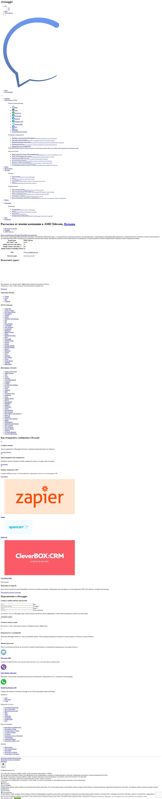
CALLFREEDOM (10, 380)
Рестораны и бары (10, 729)
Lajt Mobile (7, 325)
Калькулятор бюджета (32, 160)
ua (9, 9)
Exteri (6, 388)
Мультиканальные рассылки (38, 142)
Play (5, 300)
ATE (5, 375)
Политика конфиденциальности (11, 758)
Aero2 (6, 376)
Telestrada (7, 351)
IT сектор (7, 734)
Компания (7, 203)
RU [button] (5, 6)
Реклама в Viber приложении (32, 162)
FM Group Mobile (9, 312)
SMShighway (8, 422)
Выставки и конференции (12, 727)
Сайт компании (38, 610)
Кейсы (24, 183)
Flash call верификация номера (33, 156)
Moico (6, 334)
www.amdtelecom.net (31, 252)
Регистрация (8, 13)
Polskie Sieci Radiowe (11, 418)
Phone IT (7, 415)
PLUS (6, 298)
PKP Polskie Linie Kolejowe (13, 413)
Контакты (19, 213)
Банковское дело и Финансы (13, 736)
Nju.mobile (7, 339)
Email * (35, 608)
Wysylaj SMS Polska (10, 434)
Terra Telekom (8, 427)
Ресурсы (7, 170)
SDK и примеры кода (30, 193)
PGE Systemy (8, 412)
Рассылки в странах (27, 196)
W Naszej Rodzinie (10, 432)
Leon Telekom (8, 327)
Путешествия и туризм (11, 731)
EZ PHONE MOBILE (11, 385)
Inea (5, 320)
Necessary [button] (4, 782)
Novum (6, 342)
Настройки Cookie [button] (7, 798)
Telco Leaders (8, 425)
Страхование (8, 737)
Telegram (17, 119)
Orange (6, 296)
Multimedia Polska (10, 335)
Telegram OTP (18, 121)
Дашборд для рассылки (34, 138)
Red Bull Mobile (9, 347)
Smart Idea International (11, 424)
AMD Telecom (9, 373)
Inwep (6, 397)
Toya (6, 354)
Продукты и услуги (10, 100)
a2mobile (7, 362)
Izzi (5, 322)
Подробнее (4, 464)
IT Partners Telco (9, 393)
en (9, 8)
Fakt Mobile (8, 314)
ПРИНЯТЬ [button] (17, 798)
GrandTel (7, 390)
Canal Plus (7, 309)
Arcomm (7, 378)
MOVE (6, 400)
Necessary (6, 784)
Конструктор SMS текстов (30, 158)
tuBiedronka (8, 364)
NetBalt (6, 405)
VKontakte (17, 116)
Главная (7, 98)
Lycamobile (7, 329)
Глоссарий (28, 180)
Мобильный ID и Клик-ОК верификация (37, 154)
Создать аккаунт (6, 452)
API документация (28, 189)
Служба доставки (10, 732)
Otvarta (6, 344)
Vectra (6, 359)
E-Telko (6, 383)
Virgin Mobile (8, 361)
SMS (15, 107)
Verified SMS (18, 124)
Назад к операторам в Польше (10, 235)
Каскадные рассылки (11, 711)
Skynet (6, 349)
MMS (16, 130)
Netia (6, 337)
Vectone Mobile (9, 429)
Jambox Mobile (9, 398)
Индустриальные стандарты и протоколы (39, 198)
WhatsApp (17, 113)
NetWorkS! (7, 407)
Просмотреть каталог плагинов (11, 592)
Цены (6, 167)
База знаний (23, 176)
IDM (5, 392)
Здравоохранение (10, 739)
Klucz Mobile (8, 324)
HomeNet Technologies (11, 319)
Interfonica (7, 395)
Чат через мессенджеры (33, 140)
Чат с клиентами (9, 709)
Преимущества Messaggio (32, 215)
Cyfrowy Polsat (9, 310)
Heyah (6, 317)
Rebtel (6, 420)
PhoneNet (7, 417)
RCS (15, 127)
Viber (16, 110)
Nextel (6, 408)
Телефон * (36, 606)
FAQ (23, 178)
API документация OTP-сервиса (33, 191)
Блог (6, 217)
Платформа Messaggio (11, 707)
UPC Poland (8, 357)
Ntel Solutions (8, 410)
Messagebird (8, 402)
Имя (34, 604)
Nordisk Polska (9, 340)
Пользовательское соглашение (10, 759)
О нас (6, 701)
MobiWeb (7, 403)
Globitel (6, 315)
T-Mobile (7, 301)
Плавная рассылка (34, 144)
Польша (69, 224)
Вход (6, 11)
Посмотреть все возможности (21, 146)
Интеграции (8, 168)
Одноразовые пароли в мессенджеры (35, 165)
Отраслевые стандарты (11, 754)
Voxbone (7, 430)
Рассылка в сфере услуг (12, 741)
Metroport (7, 330)
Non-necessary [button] (5, 790)
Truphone (7, 356)
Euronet (6, 387)
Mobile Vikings (9, 332)
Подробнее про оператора (28, 235)
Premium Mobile (9, 346)
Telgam (6, 352)
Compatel (7, 381)
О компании (23, 209)
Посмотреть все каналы (19, 132)
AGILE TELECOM (10, 371)
